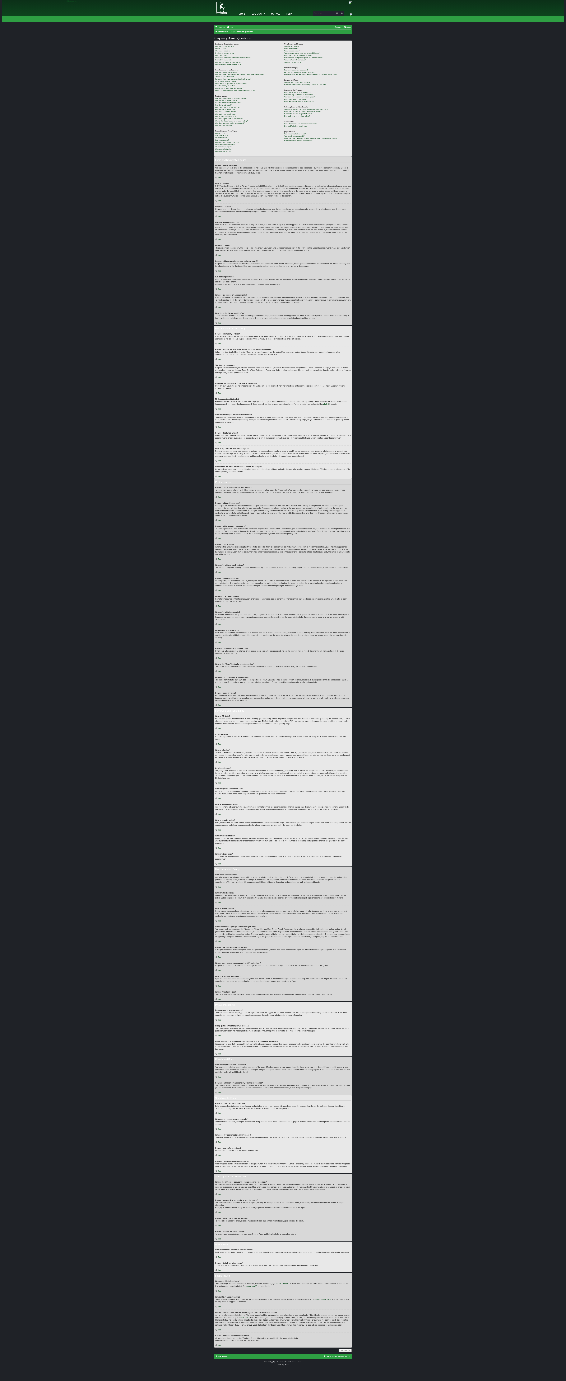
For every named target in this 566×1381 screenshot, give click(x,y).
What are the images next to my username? (230, 83)
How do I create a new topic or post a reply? (231, 98)
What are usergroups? (292, 51)
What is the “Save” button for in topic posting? (231, 121)
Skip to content (72, 1)
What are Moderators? (292, 48)
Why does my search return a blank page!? (299, 97)
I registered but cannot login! (225, 53)
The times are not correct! (224, 77)
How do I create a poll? (223, 105)
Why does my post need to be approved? (230, 123)
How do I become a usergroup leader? (298, 55)
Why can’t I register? (222, 51)
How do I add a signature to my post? (228, 103)
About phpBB (251, 1286)
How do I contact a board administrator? (298, 141)
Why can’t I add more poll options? (227, 107)
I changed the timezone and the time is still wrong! (233, 79)
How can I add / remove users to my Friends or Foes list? (305, 85)
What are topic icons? (223, 151)
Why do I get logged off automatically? (228, 62)
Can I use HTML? (221, 135)
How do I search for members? (295, 99)
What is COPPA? (221, 48)
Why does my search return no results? (298, 95)
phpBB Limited (282, 1284)
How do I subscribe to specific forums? (298, 114)
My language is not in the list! (225, 81)
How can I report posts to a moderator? (229, 119)
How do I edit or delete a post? (226, 100)
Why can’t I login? (221, 55)
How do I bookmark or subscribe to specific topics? (302, 111)
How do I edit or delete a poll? (225, 109)
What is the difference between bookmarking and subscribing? (306, 109)
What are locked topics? (223, 149)
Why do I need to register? (224, 46)
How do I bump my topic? (224, 125)
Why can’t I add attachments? (225, 114)
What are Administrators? (293, 46)
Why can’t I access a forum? (225, 112)
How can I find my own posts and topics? (299, 101)
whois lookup (245, 1318)
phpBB (326, 404)
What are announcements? (225, 145)
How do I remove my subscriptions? (297, 116)
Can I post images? (222, 140)
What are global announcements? (227, 142)
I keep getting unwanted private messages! (299, 72)
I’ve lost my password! (223, 60)
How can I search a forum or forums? (297, 92)
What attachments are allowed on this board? (300, 124)
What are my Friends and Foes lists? (297, 82)
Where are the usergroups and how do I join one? (302, 53)
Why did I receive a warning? (225, 116)
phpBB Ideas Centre (323, 1299)
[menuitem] (230, 27)
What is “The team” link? (293, 62)
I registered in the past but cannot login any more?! (233, 58)
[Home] (214, 0)
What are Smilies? (221, 138)
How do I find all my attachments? (296, 126)
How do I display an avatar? (225, 86)
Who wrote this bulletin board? (295, 134)
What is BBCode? (221, 133)
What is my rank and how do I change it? (229, 88)
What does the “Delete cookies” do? (228, 64)
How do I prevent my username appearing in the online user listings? (239, 74)
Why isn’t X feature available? (294, 136)
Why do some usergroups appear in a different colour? (303, 58)
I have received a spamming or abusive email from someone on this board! (311, 74)
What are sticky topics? (223, 147)
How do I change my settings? (226, 72)
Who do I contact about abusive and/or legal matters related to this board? (310, 138)
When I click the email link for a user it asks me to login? (235, 90)
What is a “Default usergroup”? (295, 60)
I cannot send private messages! (296, 70)
